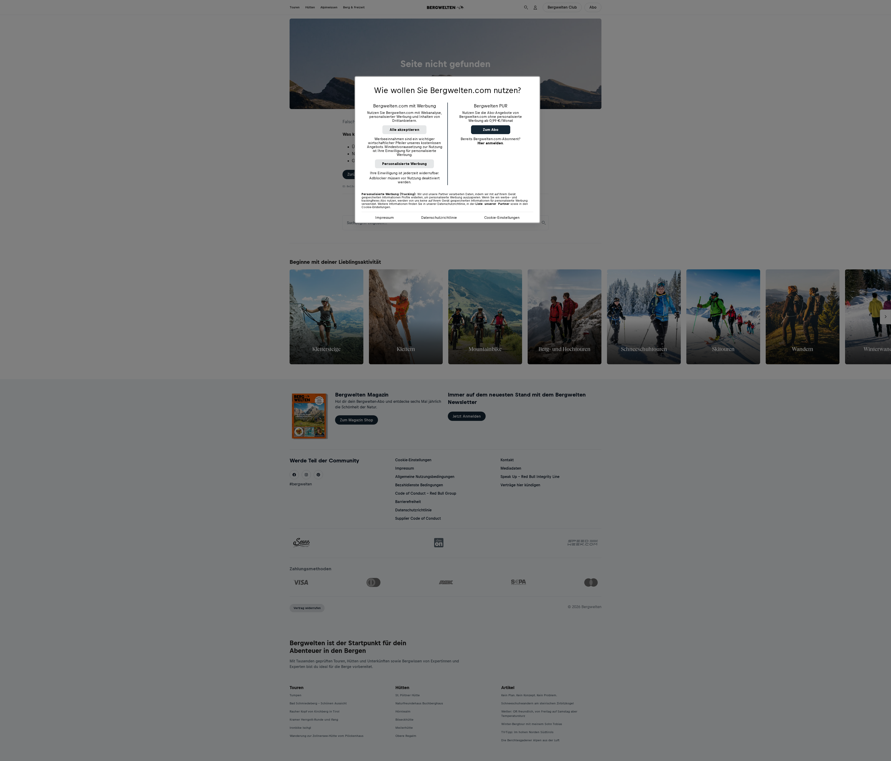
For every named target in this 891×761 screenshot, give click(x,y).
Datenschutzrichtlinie (439, 217)
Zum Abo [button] (490, 130)
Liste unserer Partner (492, 204)
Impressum (384, 217)
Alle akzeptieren (404, 130)
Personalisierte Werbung (404, 164)
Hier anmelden (490, 143)
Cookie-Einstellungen (502, 217)
